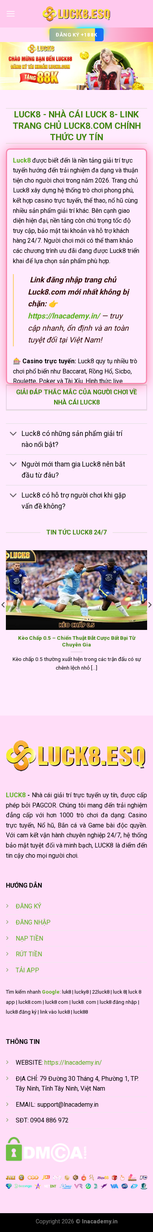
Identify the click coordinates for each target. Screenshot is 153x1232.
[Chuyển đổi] (13, 434)
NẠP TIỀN (29, 938)
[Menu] (10, 13)
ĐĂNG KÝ (28, 906)
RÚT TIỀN (29, 954)
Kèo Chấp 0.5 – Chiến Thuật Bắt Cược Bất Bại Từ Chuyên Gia (76, 641)
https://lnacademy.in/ (73, 1062)
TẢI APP (27, 970)
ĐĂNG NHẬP (33, 922)
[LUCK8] (76, 13)
